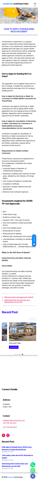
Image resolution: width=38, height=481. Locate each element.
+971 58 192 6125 (9, 423)
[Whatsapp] (32, 470)
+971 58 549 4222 (10, 427)
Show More (6, 347)
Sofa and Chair (8, 343)
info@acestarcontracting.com (14, 420)
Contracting (15, 477)
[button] (34, 319)
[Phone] (32, 464)
